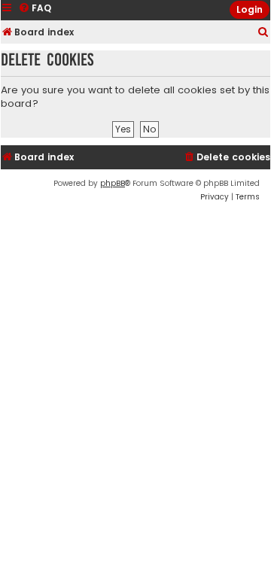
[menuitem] (263, 33)
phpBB (112, 183)
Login (249, 9)
